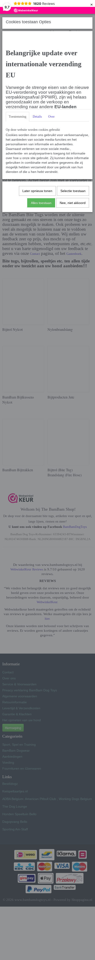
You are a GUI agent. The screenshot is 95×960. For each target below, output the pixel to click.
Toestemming (17, 116)
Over (51, 116)
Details (37, 116)
